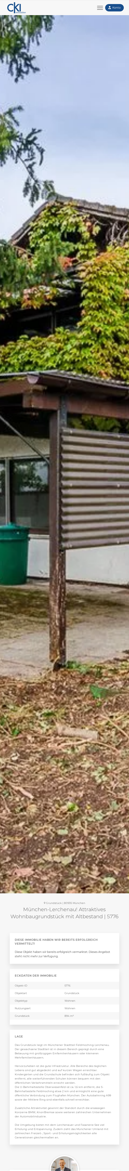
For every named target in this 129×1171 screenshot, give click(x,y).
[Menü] (98, 7)
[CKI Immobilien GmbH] (21, 7)
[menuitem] (98, 7)
